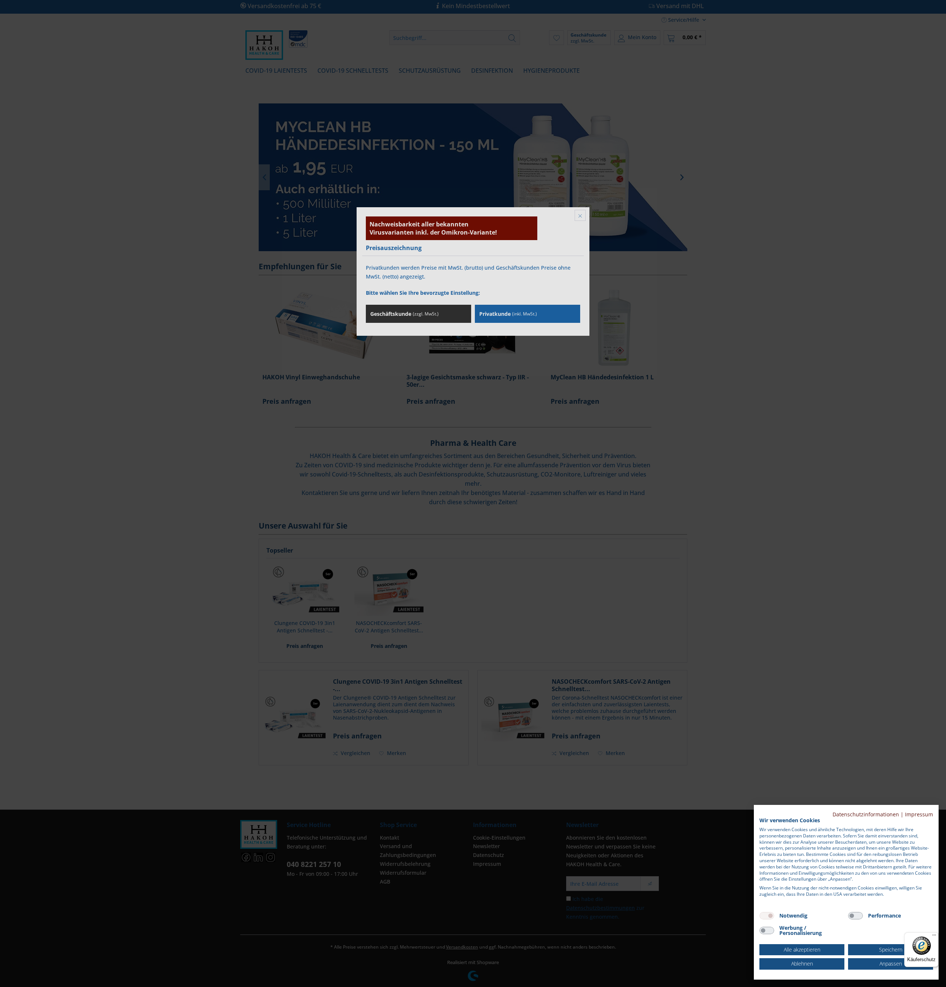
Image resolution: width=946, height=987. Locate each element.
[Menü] (934, 936)
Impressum (919, 814)
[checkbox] (766, 915)
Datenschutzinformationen (866, 814)
